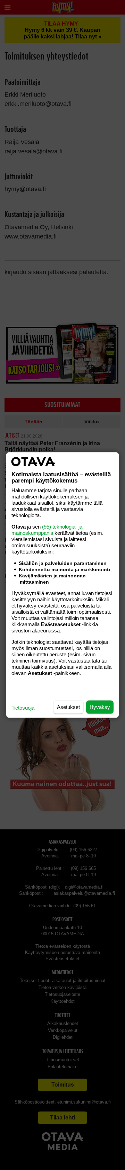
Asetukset (68, 707)
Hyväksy (100, 707)
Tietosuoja (22, 708)
